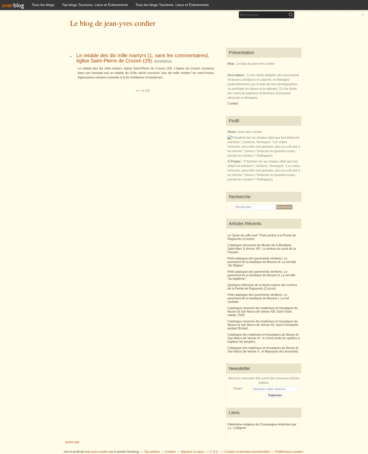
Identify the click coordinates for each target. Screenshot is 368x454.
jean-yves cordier (96, 451)
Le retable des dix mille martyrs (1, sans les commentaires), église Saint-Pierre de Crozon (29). (143, 58)
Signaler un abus (193, 451)
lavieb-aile (72, 442)
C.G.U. (214, 451)
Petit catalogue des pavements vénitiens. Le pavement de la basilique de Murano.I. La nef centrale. (258, 298)
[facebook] (213, 15)
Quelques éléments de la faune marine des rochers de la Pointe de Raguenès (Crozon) (262, 286)
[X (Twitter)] (221, 15)
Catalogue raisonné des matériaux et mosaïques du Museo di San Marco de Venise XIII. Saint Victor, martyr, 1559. (263, 311)
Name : (233, 132)
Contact (233, 103)
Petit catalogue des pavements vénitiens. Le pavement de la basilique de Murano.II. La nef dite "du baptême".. (261, 275)
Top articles (152, 451)
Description (236, 75)
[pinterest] (230, 15)
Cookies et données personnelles (247, 451)
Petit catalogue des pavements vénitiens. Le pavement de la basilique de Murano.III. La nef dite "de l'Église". (262, 262)
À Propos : (235, 161)
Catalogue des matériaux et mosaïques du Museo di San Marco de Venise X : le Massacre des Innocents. (263, 349)
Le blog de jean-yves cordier (112, 23)
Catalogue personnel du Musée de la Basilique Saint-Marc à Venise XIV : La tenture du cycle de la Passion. (262, 248)
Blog (231, 63)
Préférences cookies (289, 451)
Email (237, 388)
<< (137, 91)
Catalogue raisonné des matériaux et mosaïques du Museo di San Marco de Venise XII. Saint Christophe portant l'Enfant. (263, 325)
